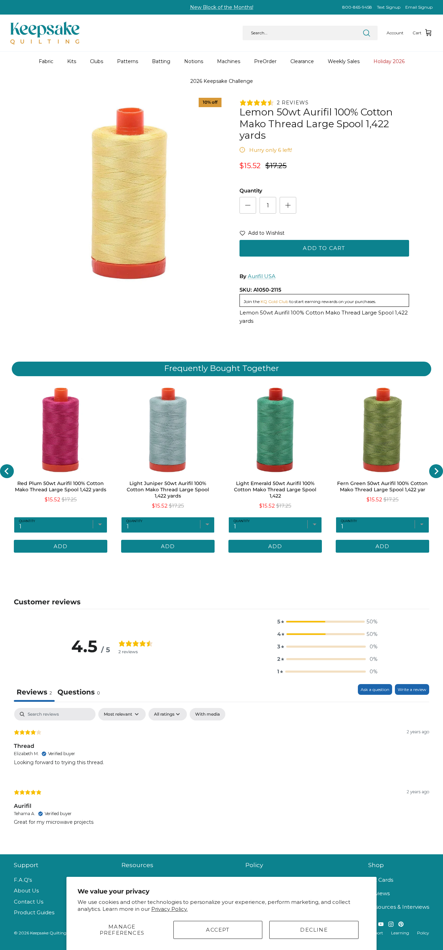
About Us (26, 890)
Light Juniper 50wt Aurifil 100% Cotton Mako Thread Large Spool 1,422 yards (168, 489)
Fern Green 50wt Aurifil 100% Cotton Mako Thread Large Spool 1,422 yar (382, 486)
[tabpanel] (221, 772)
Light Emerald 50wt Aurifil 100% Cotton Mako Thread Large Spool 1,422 (275, 489)
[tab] (192, 563)
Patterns (127, 61)
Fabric (46, 61)
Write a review (412, 689)
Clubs (96, 61)
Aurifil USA (261, 276)
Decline (313, 929)
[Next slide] (436, 471)
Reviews (379, 893)
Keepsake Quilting (48, 932)
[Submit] (366, 33)
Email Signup (419, 7)
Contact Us (28, 901)
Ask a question (375, 689)
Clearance (302, 61)
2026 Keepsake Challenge (221, 81)
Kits (71, 61)
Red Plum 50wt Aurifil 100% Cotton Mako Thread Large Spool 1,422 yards (60, 486)
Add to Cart (324, 248)
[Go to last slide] (7, 471)
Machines (228, 61)
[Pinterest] (401, 924)
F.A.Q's (23, 879)
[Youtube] (380, 924)
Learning (400, 932)
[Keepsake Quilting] (45, 32)
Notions (193, 61)
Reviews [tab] (34, 692)
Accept (217, 929)
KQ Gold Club (274, 301)
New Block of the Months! (221, 7)
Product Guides (34, 912)
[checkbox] (207, 714)
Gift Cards (380, 879)
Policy (423, 932)
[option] (129, 193)
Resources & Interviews (398, 907)
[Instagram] (391, 924)
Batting (161, 61)
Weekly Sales (344, 61)
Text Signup (388, 7)
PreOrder (265, 61)
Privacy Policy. (169, 909)
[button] (261, 234)
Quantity (250, 190)
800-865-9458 (357, 7)
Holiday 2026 (389, 61)
